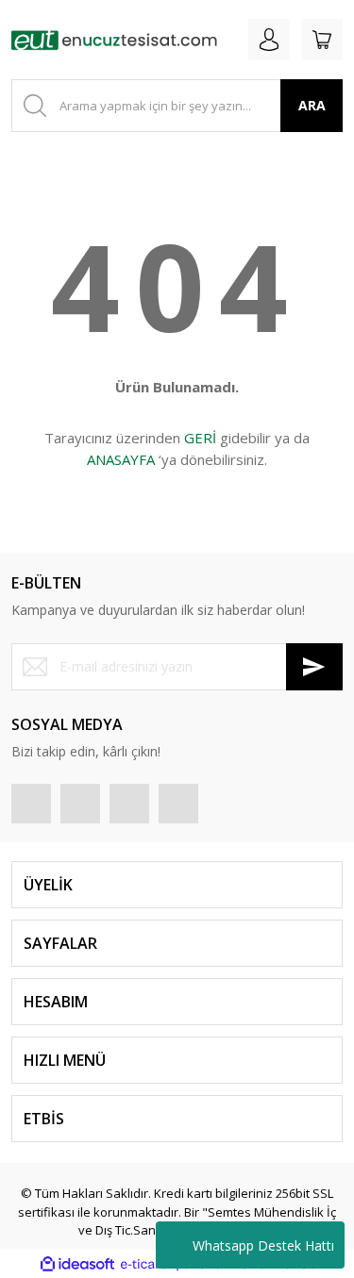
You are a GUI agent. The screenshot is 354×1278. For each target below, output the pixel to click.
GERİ (200, 437)
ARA (312, 105)
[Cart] (322, 39)
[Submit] (314, 666)
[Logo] (114, 39)
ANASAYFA (121, 459)
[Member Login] (269, 39)
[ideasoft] (77, 1264)
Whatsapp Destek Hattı (263, 1245)
